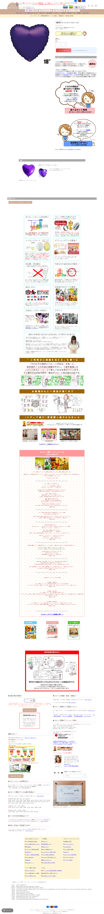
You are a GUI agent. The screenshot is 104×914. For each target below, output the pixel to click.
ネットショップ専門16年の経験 (32, 849)
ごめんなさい (56, 13)
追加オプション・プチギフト (73, 10)
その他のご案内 (85, 13)
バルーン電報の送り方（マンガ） (33, 844)
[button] (89, 5)
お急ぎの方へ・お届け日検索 (46, 13)
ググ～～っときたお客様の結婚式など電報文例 (52, 870)
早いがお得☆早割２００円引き (48, 862)
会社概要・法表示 (68, 841)
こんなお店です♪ (67, 846)
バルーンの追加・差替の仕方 (48, 854)
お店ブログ (67, 764)
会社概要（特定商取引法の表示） (60, 741)
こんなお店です (71, 741)
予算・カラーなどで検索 (59, 10)
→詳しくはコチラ (12, 745)
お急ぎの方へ (28, 852)
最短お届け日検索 (16, 776)
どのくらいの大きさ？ (30, 870)
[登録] (84, 776)
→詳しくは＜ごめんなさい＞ (30, 737)
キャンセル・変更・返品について (49, 857)
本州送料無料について (46, 844)
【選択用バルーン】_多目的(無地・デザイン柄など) (70, 149)
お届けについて (45, 846)
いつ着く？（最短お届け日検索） (33, 854)
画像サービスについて (46, 860)
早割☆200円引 (19, 13)
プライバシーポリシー (68, 844)
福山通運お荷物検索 (78, 716)
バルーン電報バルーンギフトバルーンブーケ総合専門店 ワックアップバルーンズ (48, 909)
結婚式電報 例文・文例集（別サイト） (50, 873)
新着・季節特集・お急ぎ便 (31, 10)
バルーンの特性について (31, 875)
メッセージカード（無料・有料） (49, 852)
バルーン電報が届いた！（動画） (33, 873)
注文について (45, 841)
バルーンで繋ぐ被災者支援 (71, 766)
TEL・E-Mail (55, 732)
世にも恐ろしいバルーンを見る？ (49, 875)
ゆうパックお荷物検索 (67, 716)
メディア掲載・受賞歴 (63, 742)
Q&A (74, 13)
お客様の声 (69, 13)
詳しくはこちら (29, 710)
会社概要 (78, 13)
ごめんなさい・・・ (30, 862)
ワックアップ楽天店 (67, 744)
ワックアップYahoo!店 (57, 744)
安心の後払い (28, 846)
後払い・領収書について (47, 849)
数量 (56, 41)
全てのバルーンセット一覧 (45, 10)
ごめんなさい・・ (73, 742)
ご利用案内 (63, 13)
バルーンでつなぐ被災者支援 (70, 854)
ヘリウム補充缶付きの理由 (31, 841)
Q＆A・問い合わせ (29, 857)
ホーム (56, 149)
